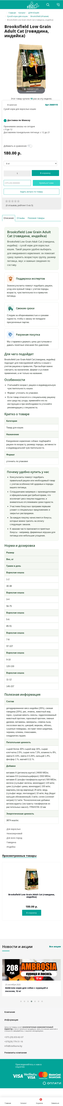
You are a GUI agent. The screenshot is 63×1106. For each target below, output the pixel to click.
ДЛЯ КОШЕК (33, 12)
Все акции (55, 946)
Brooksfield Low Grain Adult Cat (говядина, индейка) (31, 895)
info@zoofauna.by (13, 1046)
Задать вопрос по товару (31, 191)
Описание (9, 218)
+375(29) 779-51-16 (13, 1041)
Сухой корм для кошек (17, 16)
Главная (12, 12)
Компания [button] (9, 1012)
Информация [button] (11, 1019)
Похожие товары (36, 218)
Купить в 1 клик (46, 183)
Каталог (22, 12)
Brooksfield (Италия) (39, 16)
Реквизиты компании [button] (15, 1052)
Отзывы (21, 218)
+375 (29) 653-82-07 (13, 1037)
